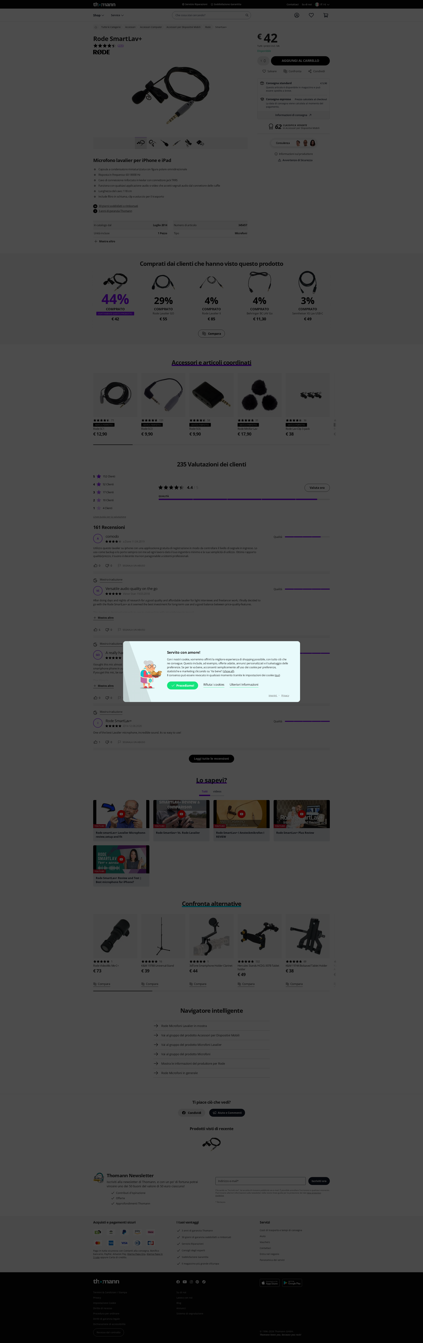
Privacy (285, 695)
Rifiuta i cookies (214, 684)
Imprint (273, 695)
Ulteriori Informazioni (244, 684)
